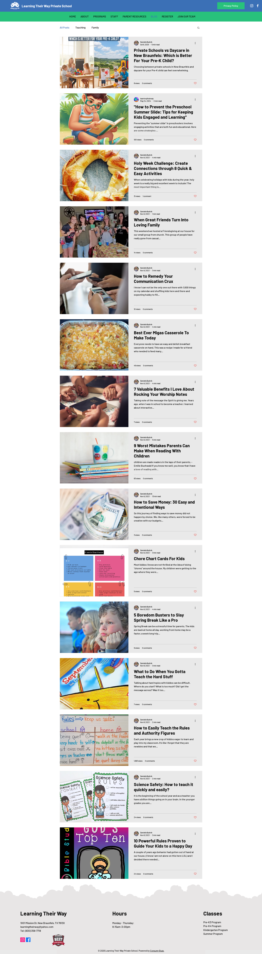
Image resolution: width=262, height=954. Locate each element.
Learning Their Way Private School (47, 6)
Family (95, 27)
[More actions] (196, 43)
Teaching (80, 27)
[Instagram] (252, 6)
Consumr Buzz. (157, 950)
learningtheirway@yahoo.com (36, 926)
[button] (231, 5)
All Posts (64, 27)
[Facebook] (258, 6)
